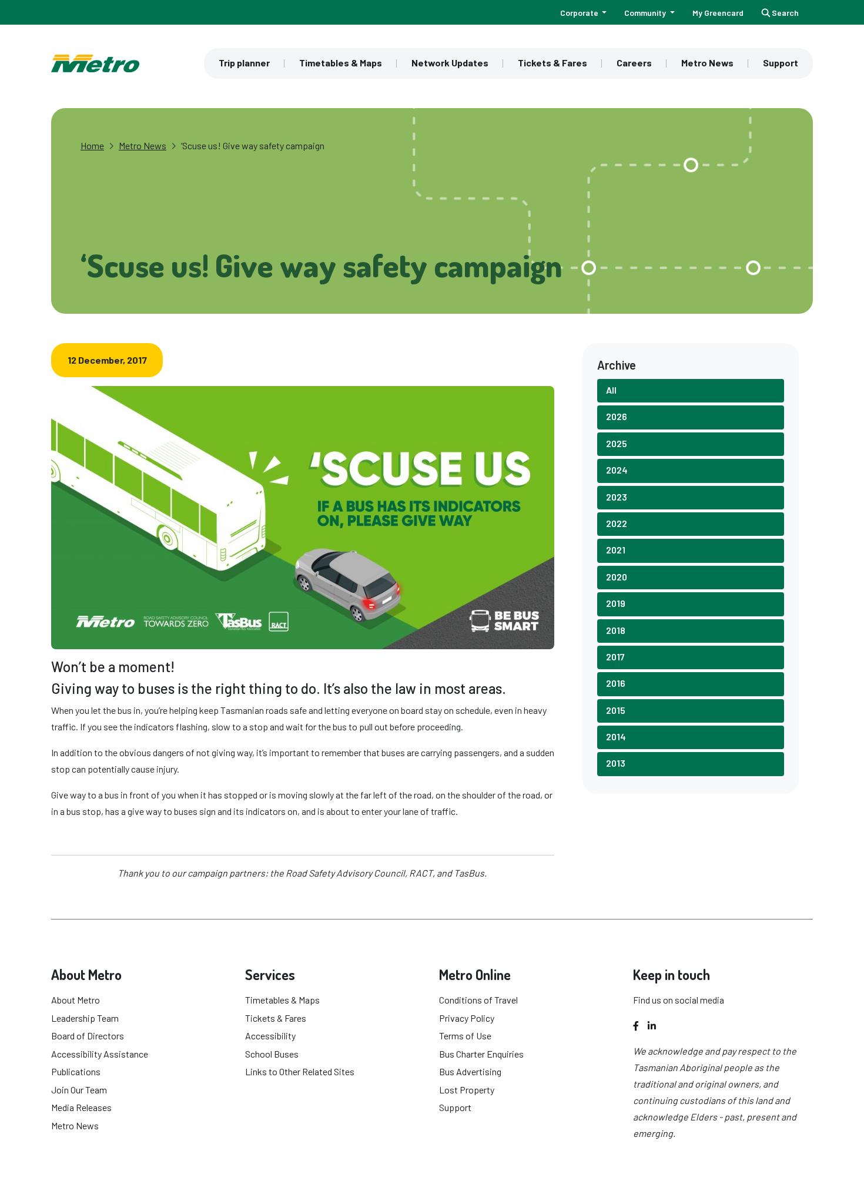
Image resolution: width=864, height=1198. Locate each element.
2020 (616, 576)
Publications (76, 1071)
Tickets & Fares (552, 62)
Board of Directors (87, 1035)
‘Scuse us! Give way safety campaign (252, 145)
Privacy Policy (466, 1017)
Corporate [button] (580, 13)
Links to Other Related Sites (299, 1071)
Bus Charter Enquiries (481, 1053)
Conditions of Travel (478, 999)
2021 (615, 549)
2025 (616, 443)
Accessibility (270, 1035)
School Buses (272, 1053)
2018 (615, 630)
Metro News (707, 62)
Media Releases (81, 1107)
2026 (616, 416)
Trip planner (244, 62)
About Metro (75, 999)
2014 (616, 736)
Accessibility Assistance (99, 1053)
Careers (634, 62)
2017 (615, 656)
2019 (615, 603)
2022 (616, 523)
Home (92, 145)
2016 (615, 683)
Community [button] (646, 13)
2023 (616, 496)
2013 (615, 763)
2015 (615, 710)
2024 (617, 469)
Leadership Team (85, 1017)
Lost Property (466, 1089)
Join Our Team (79, 1089)
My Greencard (718, 13)
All (611, 389)
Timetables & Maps (340, 62)
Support (780, 62)
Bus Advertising (470, 1071)
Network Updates (449, 62)
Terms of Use (465, 1035)
